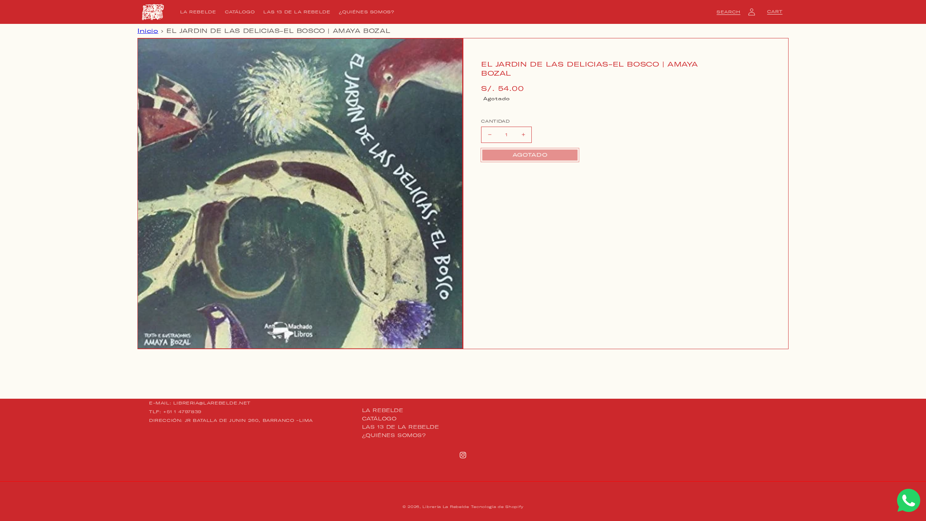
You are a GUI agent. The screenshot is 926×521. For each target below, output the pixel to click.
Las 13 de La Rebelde (400, 427)
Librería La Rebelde (445, 507)
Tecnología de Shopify (497, 507)
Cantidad (495, 121)
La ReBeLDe (382, 410)
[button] (728, 12)
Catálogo (379, 419)
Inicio (147, 30)
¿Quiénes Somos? (394, 435)
